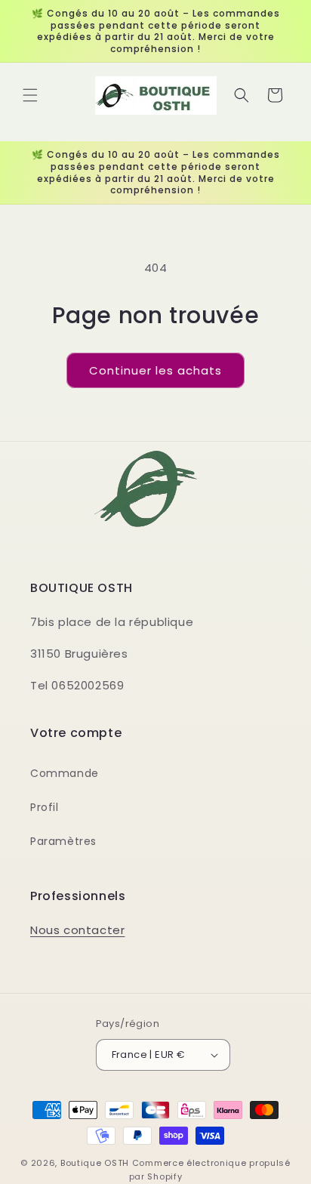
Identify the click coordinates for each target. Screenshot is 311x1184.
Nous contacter (77, 930)
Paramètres (63, 841)
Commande (64, 773)
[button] (30, 95)
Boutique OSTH (94, 1163)
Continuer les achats (155, 370)
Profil (44, 807)
